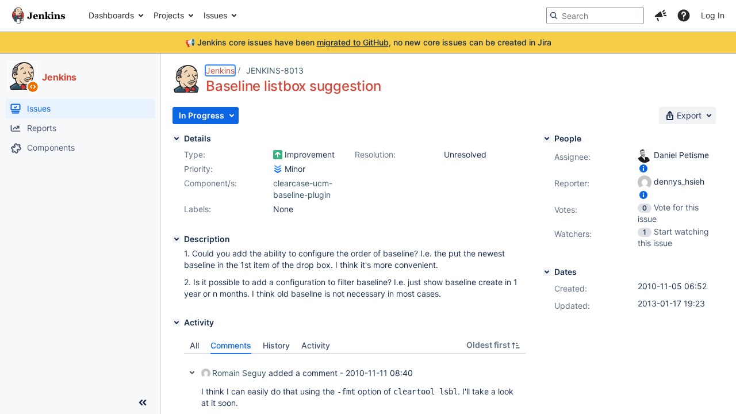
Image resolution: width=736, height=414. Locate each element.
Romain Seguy (239, 373)
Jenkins (220, 70)
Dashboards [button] (111, 15)
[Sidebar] (143, 402)
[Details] (176, 139)
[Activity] (176, 323)
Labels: (197, 209)
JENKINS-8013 (275, 70)
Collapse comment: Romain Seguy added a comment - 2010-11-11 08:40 (192, 372)
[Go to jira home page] (38, 15)
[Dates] (547, 272)
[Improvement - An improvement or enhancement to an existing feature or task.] (277, 154)
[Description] (176, 239)
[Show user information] (643, 168)
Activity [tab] (315, 345)
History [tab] (276, 345)
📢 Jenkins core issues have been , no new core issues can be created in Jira (368, 42)
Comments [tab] (230, 345)
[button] (660, 15)
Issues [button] (215, 15)
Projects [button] (169, 15)
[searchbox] (595, 15)
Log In (712, 15)
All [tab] (194, 345)
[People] (547, 139)
